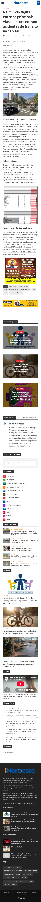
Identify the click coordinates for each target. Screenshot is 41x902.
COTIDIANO (6, 8)
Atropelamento (23, 286)
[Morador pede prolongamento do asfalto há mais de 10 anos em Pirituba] (6, 563)
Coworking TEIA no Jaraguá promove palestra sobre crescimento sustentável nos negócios (19, 664)
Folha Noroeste (9, 36)
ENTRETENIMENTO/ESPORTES (13, 871)
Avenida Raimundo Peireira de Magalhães (17, 289)
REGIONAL (6, 659)
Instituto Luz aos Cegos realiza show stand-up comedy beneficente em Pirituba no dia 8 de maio (24, 841)
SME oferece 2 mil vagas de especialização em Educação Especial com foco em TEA (21, 738)
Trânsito (19, 293)
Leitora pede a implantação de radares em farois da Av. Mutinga (24, 541)
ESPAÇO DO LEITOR (17, 529)
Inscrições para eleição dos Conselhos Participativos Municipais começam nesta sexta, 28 (20, 339)
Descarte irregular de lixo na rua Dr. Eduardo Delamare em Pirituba (22, 549)
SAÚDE (31, 881)
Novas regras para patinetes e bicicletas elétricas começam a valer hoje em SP (20, 367)
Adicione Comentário (23, 36)
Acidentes (12, 286)
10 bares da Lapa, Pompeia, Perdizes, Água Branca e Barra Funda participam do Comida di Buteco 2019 (24, 855)
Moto (5, 293)
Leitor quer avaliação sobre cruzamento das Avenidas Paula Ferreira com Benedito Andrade (24, 533)
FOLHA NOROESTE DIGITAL (12, 874)
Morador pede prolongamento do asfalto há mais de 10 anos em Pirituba (24, 564)
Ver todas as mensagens (29, 417)
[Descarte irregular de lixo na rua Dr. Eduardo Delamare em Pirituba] (6, 548)
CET (34, 289)
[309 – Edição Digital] (6, 849)
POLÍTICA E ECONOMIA (11, 881)
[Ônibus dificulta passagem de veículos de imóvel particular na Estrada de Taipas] (6, 556)
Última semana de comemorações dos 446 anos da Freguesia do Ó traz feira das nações (21, 730)
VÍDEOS (14, 885)
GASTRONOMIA (27, 874)
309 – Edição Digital (17, 847)
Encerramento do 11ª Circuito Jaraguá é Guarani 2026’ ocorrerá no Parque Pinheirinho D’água (20, 397)
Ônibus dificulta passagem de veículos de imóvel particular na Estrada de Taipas (24, 557)
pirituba (12, 293)
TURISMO (7, 885)
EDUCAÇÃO (16, 867)
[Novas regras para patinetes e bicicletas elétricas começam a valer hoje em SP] (20, 616)
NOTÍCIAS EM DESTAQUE (11, 878)
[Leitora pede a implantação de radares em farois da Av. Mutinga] (6, 540)
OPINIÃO (24, 878)
